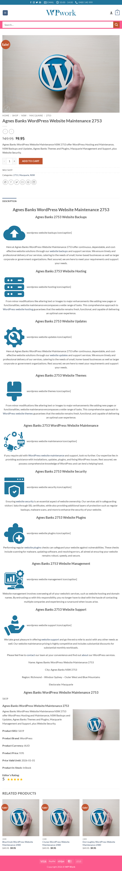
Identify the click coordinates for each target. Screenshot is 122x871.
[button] (5, 12)
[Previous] (2, 827)
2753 (48, 115)
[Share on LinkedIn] (34, 182)
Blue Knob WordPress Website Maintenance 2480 (17, 843)
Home (5, 115)
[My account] (111, 12)
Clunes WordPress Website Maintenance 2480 (55, 843)
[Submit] (116, 25)
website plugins (32, 547)
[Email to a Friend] (22, 182)
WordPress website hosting (18, 309)
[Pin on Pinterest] (28, 182)
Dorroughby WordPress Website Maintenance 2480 (99, 843)
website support (50, 639)
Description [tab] (9, 201)
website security (25, 501)
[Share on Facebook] (11, 182)
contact (31, 654)
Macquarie (36, 115)
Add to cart (31, 161)
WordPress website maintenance (46, 455)
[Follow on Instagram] (34, 2)
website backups (59, 251)
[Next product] (5, 131)
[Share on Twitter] (16, 182)
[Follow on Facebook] (31, 2)
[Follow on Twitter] (37, 2)
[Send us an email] (40, 2)
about (85, 654)
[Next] (119, 827)
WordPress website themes (18, 413)
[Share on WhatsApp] (5, 182)
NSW (23, 115)
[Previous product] (11, 131)
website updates (59, 355)
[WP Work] (61, 12)
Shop (15, 115)
